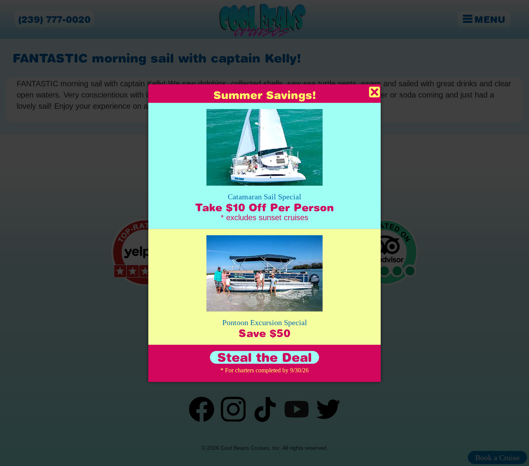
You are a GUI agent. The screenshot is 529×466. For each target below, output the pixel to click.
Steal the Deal (264, 357)
